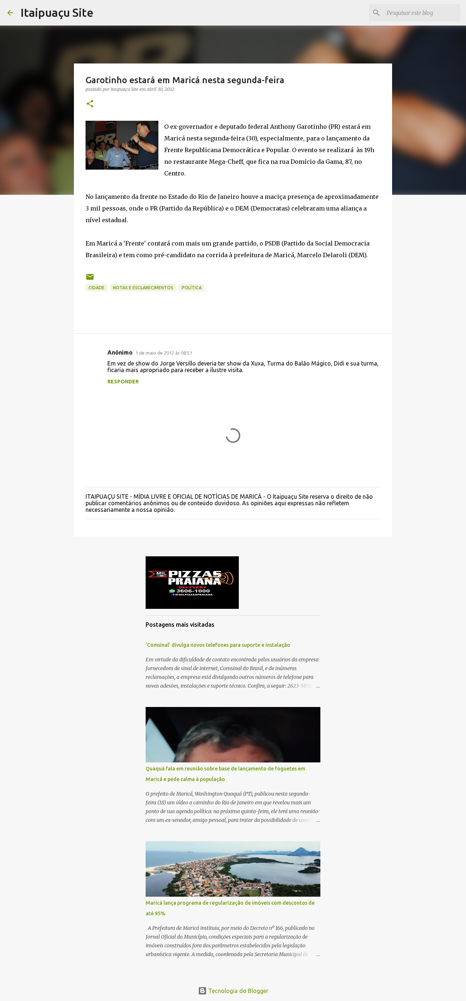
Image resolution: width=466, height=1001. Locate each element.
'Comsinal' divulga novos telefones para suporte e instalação (218, 645)
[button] (90, 104)
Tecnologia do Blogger (237, 991)
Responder (123, 381)
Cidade (96, 287)
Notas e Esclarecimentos (143, 287)
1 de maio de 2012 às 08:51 (163, 352)
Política (192, 287)
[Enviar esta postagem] (90, 279)
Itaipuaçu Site (57, 12)
